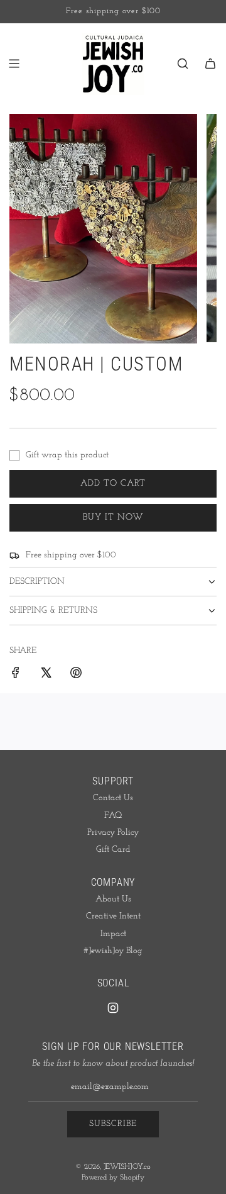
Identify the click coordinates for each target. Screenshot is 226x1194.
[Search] (182, 63)
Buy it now (113, 517)
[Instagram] (113, 1008)
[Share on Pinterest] (76, 675)
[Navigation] (14, 63)
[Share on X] (46, 675)
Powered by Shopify (113, 1177)
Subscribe (113, 1124)
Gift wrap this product (67, 455)
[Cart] (210, 63)
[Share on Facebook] (16, 675)
